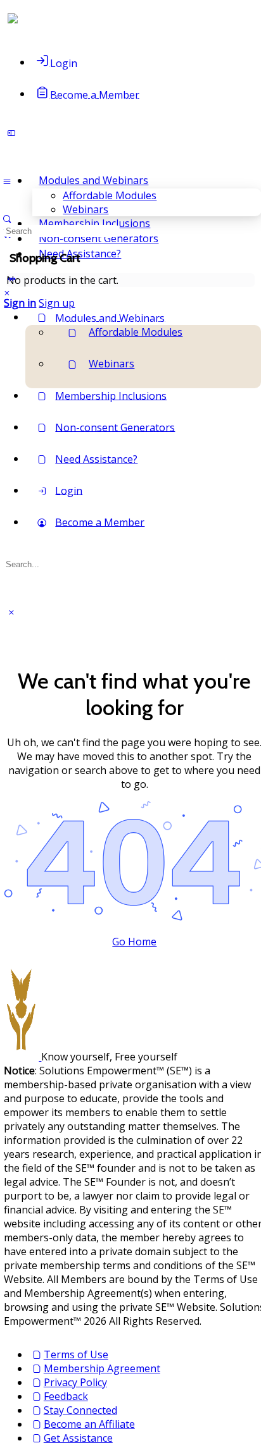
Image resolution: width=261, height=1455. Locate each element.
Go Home (134, 942)
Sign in (20, 303)
